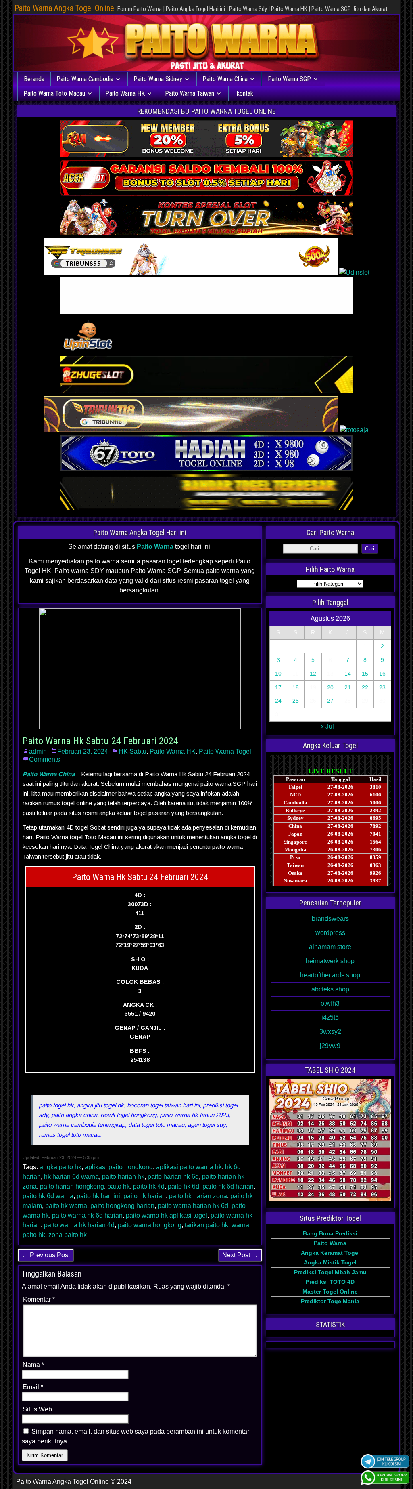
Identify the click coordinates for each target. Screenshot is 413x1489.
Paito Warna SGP (289, 79)
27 (330, 700)
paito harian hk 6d (173, 1176)
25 (295, 700)
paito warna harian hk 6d (193, 1205)
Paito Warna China (225, 79)
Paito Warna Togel (225, 751)
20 (330, 687)
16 (382, 673)
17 (278, 687)
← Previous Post (46, 1255)
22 (365, 687)
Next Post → (240, 1255)
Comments (44, 759)
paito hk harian (144, 1196)
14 (347, 673)
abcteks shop (330, 989)
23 (382, 687)
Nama (33, 1364)
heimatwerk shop (330, 961)
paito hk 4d (149, 1186)
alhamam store (330, 946)
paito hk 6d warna (48, 1196)
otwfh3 (330, 1003)
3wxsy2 (330, 1031)
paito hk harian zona (198, 1196)
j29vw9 (330, 1045)
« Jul (327, 726)
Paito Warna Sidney (157, 79)
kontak (245, 93)
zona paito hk (67, 1234)
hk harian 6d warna (71, 1176)
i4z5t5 (330, 1017)
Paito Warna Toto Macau (54, 93)
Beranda (34, 79)
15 (365, 673)
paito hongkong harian (122, 1205)
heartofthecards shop (330, 975)
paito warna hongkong (149, 1225)
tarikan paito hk (206, 1225)
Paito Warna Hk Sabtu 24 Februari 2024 (100, 741)
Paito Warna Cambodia (84, 79)
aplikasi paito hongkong (119, 1166)
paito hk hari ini (98, 1196)
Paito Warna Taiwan (189, 93)
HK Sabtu (132, 751)
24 (278, 700)
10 (278, 673)
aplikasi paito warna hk (189, 1166)
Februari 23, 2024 (82, 751)
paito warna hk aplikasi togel (166, 1215)
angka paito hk (60, 1166)
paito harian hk (123, 1176)
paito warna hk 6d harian (87, 1215)
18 (295, 687)
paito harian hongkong (72, 1186)
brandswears (330, 918)
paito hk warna (66, 1205)
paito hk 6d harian (228, 1186)
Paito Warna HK (125, 93)
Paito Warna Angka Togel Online (64, 8)
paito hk (118, 1186)
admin (38, 751)
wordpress (330, 932)
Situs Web (37, 1409)
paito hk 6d (183, 1186)
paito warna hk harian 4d (79, 1225)
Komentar (39, 1299)
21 (347, 687)
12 (313, 673)
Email (33, 1387)
